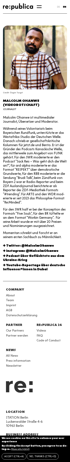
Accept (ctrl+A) (14, 456)
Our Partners (15, 330)
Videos (41, 330)
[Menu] (39, 6)
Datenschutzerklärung (21, 315)
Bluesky (21, 403)
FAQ (40, 335)
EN (64, 6)
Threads (48, 403)
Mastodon (28, 403)
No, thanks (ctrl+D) (42, 456)
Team (10, 300)
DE (58, 6)
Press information (18, 360)
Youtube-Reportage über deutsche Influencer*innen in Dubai (34, 267)
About (10, 295)
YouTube (8, 403)
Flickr (42, 403)
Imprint (11, 305)
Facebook (55, 403)
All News (12, 355)
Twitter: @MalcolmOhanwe (30, 245)
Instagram (15, 403)
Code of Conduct (49, 340)
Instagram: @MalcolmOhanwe (32, 251)
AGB (9, 310)
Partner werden (17, 335)
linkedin (35, 403)
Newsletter (13, 365)
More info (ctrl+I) (20, 449)
